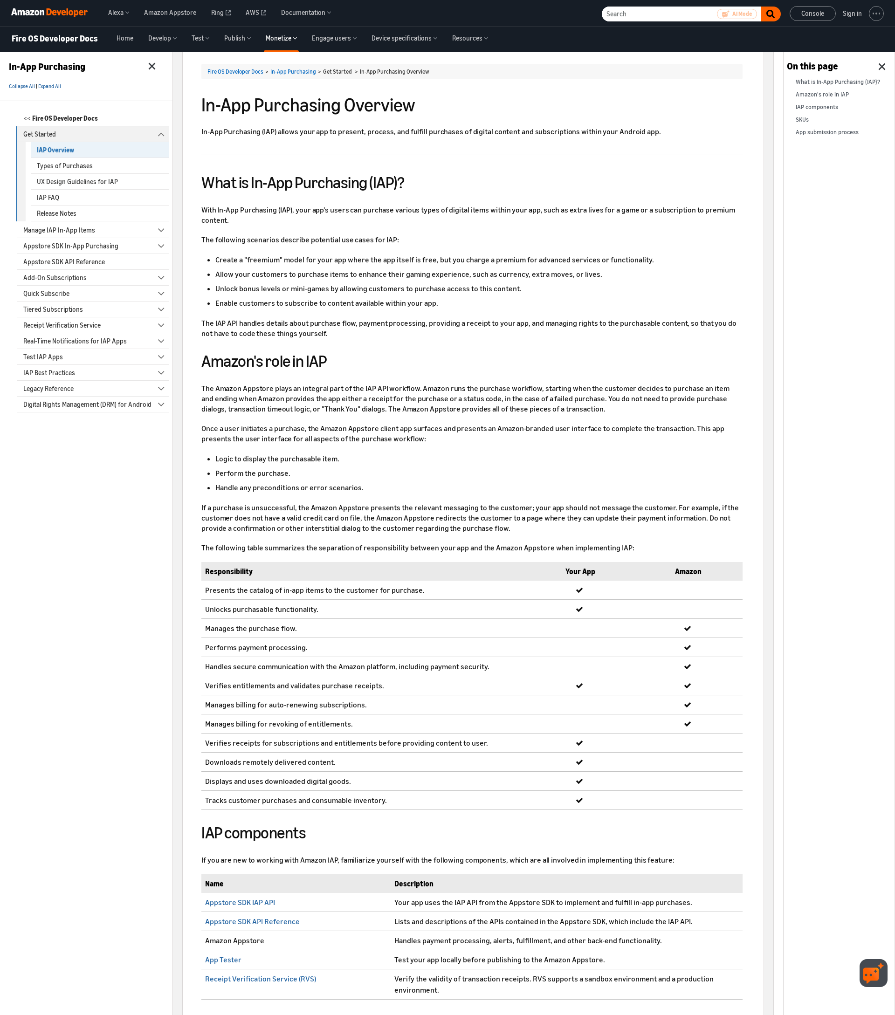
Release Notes (56, 213)
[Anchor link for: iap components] (314, 831)
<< (60, 118)
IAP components (817, 106)
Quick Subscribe (46, 293)
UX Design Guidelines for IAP (77, 181)
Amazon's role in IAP (822, 94)
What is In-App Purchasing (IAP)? (838, 81)
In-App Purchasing (293, 71)
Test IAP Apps (43, 357)
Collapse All (22, 86)
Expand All (49, 86)
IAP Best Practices (49, 373)
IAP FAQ (48, 197)
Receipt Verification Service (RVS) (260, 978)
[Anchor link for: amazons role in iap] (335, 359)
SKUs (802, 119)
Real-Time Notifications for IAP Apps (75, 341)
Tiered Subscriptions (53, 309)
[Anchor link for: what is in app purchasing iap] (412, 181)
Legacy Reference (48, 388)
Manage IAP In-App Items (59, 230)
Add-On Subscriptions (55, 277)
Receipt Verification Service (62, 325)
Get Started (39, 134)
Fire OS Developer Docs (55, 38)
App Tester (223, 959)
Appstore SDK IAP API (240, 902)
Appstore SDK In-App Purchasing (70, 246)
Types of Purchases (65, 166)
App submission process (827, 132)
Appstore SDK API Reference (64, 262)
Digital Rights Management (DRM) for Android (87, 404)
